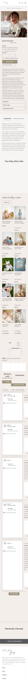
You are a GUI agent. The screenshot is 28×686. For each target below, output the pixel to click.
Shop (3, 667)
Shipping (4, 47)
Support (4, 675)
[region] (14, 367)
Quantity (4, 52)
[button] (6, 367)
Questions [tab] (19, 375)
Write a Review (20, 385)
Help (3, 671)
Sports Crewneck (17, 8)
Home (8, 8)
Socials (4, 678)
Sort (13, 389)
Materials (5, 101)
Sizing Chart (6, 105)
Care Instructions (8, 108)
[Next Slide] (25, 367)
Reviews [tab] (8, 375)
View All (7, 202)
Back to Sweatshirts (15, 641)
